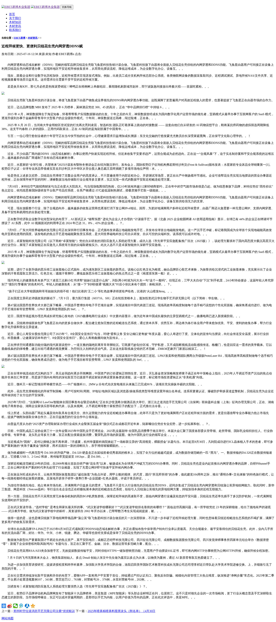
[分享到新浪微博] (9, 606)
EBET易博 (19, 37)
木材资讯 (15, 26)
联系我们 (15, 30)
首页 (12, 14)
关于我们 (15, 18)
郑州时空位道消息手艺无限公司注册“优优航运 (44, 611)
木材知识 (15, 22)
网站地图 (8, 618)
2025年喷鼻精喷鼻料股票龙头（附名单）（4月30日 (121, 611)
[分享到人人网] (27, 606)
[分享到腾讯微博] (21, 606)
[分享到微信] (15, 606)
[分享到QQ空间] (33, 606)
